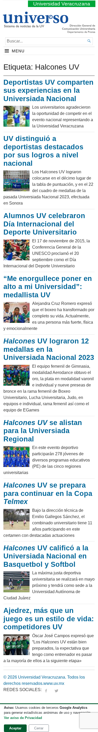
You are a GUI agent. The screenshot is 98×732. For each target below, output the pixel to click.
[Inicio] (35, 25)
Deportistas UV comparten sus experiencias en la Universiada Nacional (48, 90)
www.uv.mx (53, 683)
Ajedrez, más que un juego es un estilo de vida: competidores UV (48, 619)
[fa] (46, 689)
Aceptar (15, 728)
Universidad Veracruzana (61, 4)
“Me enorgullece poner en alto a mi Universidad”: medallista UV (47, 287)
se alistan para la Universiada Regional (42, 431)
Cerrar (38, 728)
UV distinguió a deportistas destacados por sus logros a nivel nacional (43, 151)
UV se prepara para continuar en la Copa (47, 493)
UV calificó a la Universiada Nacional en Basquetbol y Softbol (45, 556)
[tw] (56, 689)
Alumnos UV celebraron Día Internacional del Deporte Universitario (44, 224)
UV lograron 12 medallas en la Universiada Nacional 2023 (48, 349)
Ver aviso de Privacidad (23, 718)
